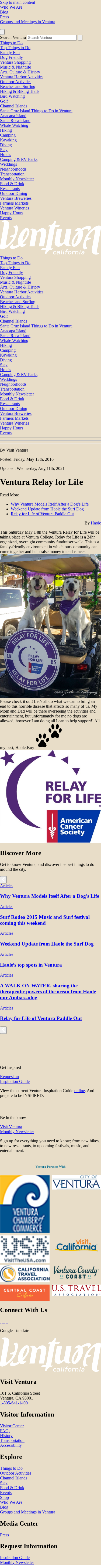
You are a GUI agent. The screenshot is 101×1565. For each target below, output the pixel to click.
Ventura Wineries (14, 208)
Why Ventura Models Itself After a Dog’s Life (50, 504)
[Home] (50, 253)
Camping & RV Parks (18, 159)
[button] (50, 440)
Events (6, 217)
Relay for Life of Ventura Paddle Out (42, 513)
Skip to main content (17, 2)
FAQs (5, 1430)
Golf (4, 101)
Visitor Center (12, 1426)
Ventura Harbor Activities (21, 76)
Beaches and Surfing (17, 86)
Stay (4, 149)
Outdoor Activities (15, 81)
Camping (8, 135)
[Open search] (2, 32)
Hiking (6, 130)
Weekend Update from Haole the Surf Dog (47, 509)
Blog (4, 12)
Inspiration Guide (15, 1557)
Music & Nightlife (15, 67)
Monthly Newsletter (17, 179)
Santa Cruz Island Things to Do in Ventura (36, 111)
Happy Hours (11, 213)
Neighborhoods (13, 169)
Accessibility (11, 1445)
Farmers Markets (14, 203)
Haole (96, 523)
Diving (6, 145)
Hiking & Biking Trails (19, 91)
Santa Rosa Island (15, 120)
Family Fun (10, 52)
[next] (3, 879)
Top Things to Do (15, 47)
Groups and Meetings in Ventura (27, 21)
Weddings (8, 164)
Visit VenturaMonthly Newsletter (17, 1129)
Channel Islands (13, 106)
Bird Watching (12, 96)
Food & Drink (12, 183)
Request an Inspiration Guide (15, 1079)
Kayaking (8, 140)
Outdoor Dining (13, 193)
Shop (4, 1497)
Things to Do (11, 42)
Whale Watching (14, 125)
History (6, 1435)
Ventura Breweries (16, 198)
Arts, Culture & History (20, 72)
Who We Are (11, 7)
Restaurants (10, 188)
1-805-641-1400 (14, 1403)
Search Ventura (13, 37)
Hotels (5, 154)
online (79, 1090)
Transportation (12, 174)
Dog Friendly (11, 57)
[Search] (80, 37)
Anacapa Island (13, 115)
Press (4, 17)
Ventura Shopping (15, 62)
